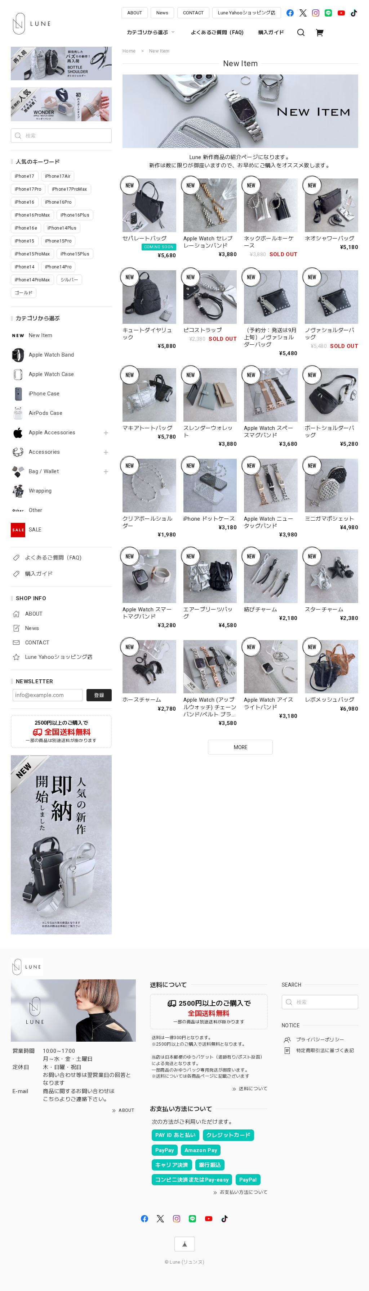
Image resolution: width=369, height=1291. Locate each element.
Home (129, 51)
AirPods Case (45, 413)
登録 (99, 695)
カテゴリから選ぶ (147, 32)
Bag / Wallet (44, 471)
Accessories (44, 452)
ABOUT (134, 12)
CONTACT (193, 12)
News (162, 12)
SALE (35, 530)
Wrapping (40, 491)
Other (36, 510)
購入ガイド (271, 32)
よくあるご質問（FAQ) (217, 32)
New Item (41, 335)
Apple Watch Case (51, 374)
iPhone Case (44, 394)
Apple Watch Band (51, 355)
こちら (51, 1099)
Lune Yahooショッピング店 (246, 12)
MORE (240, 747)
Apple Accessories (52, 433)
